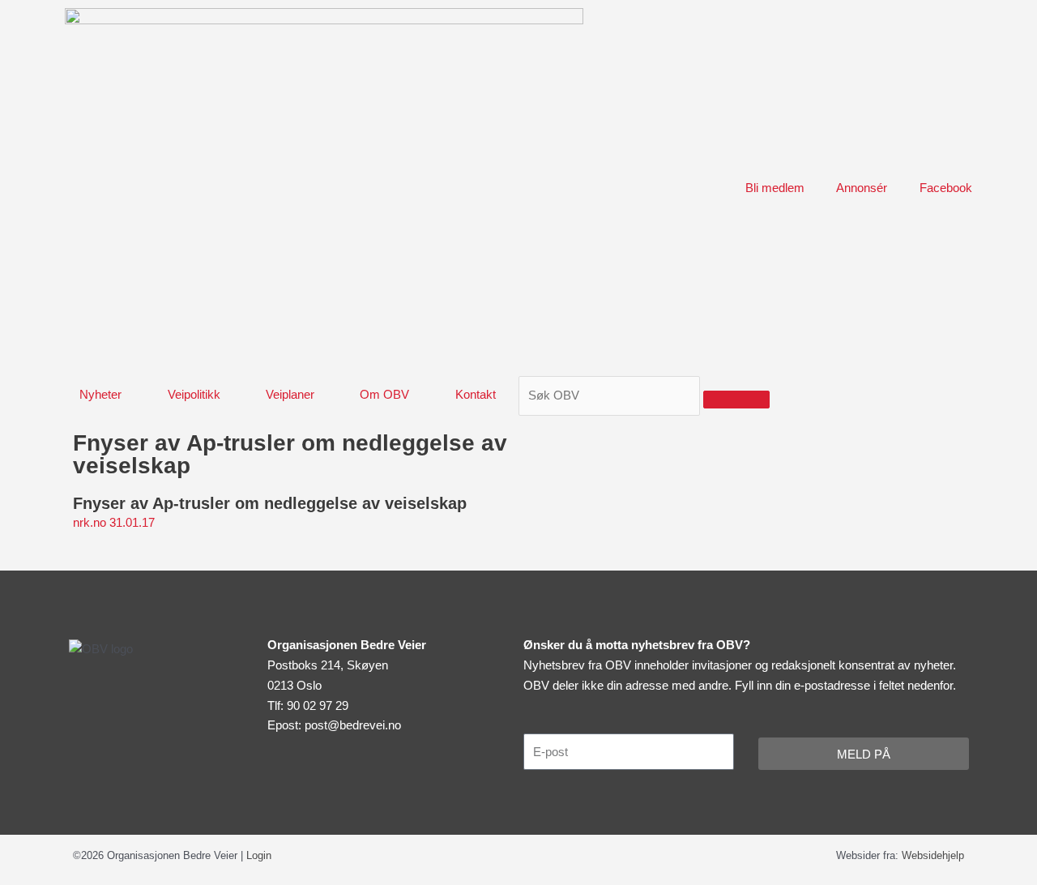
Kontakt (475, 394)
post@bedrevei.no (353, 725)
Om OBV (384, 394)
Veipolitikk (194, 394)
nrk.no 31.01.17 (114, 522)
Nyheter (100, 394)
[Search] (736, 399)
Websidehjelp (933, 855)
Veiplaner (290, 394)
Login (258, 855)
